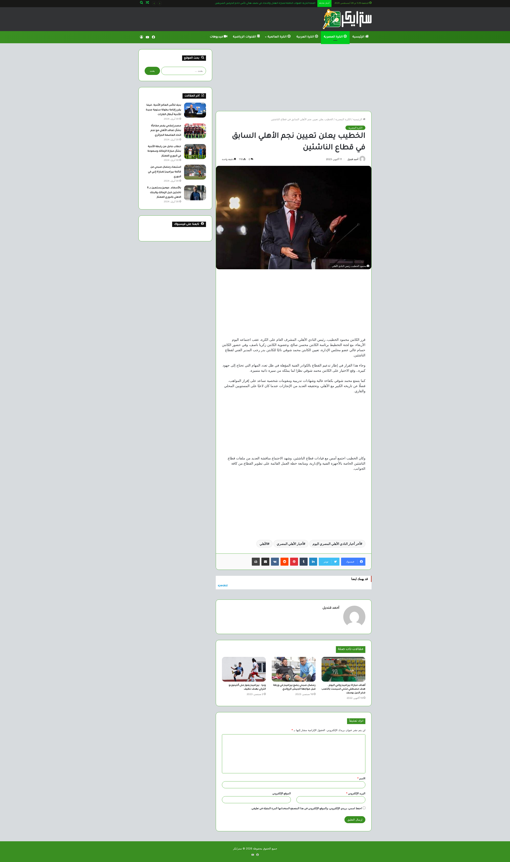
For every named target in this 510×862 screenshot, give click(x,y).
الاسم (361, 778)
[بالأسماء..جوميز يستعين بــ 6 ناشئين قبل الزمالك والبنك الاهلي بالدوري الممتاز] (195, 192)
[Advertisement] (294, 77)
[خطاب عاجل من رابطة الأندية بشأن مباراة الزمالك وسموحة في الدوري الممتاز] (195, 151)
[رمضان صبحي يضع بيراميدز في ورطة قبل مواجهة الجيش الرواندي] (294, 669)
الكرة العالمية (277, 37)
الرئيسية (358, 37)
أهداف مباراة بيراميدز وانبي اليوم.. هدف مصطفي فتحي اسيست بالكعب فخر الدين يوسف (343, 689)
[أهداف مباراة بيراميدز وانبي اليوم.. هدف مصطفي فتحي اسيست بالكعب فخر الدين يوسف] (343, 669)
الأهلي (263, 544)
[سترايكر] (347, 19)
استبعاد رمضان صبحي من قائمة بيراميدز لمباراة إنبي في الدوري (164, 172)
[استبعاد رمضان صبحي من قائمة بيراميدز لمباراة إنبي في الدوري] (195, 172)
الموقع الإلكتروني (281, 793)
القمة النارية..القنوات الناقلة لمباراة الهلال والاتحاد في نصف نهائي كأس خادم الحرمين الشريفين (261, 3)
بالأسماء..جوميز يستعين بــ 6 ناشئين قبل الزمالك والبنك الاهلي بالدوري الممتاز (164, 193)
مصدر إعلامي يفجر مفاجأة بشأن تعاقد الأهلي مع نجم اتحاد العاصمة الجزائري (165, 131)
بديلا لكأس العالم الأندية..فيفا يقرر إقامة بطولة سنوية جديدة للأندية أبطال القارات (163, 110)
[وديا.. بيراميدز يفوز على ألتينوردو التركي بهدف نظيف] (244, 669)
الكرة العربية (305, 37)
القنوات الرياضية (245, 37)
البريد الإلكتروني (355, 793)
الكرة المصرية (334, 37)
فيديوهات (217, 37)
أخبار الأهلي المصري (290, 544)
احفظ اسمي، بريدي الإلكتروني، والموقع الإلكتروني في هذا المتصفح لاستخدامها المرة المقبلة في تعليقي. (306, 808)
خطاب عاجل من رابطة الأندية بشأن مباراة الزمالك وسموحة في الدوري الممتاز (164, 151)
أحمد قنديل (352, 159)
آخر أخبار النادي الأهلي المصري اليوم (336, 544)
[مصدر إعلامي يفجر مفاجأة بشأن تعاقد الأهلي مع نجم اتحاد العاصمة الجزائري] (195, 130)
